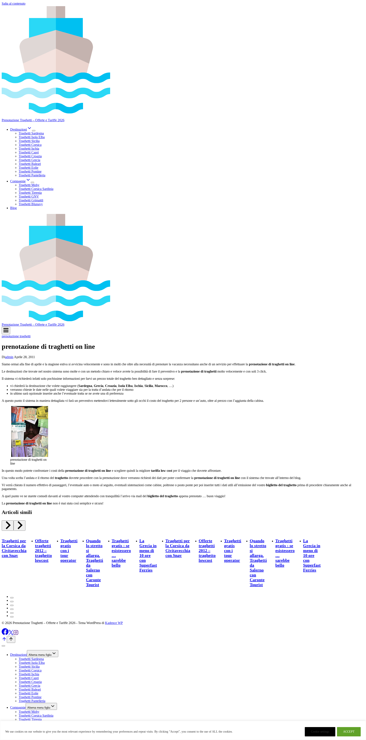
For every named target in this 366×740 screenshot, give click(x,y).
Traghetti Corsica (30, 145)
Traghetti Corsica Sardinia (36, 189)
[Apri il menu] (6, 330)
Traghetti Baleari (30, 164)
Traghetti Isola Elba (32, 137)
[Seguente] (19, 525)
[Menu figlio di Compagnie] (32, 182)
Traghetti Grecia (29, 160)
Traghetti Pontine (30, 171)
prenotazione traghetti (16, 336)
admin (9, 357)
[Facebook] (5, 634)
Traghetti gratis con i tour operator (69, 550)
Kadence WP (114, 623)
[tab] (12, 597)
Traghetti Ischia (29, 148)
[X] (10, 634)
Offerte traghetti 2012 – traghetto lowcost (43, 550)
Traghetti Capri (29, 152)
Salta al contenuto (13, 3)
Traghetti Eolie (28, 167)
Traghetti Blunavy (31, 204)
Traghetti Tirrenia (30, 192)
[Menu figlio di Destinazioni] (33, 130)
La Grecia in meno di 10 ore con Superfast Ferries (148, 555)
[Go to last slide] (8, 525)
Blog (13, 208)
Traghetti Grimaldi (31, 200)
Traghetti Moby (29, 185)
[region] (183, 730)
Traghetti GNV (29, 196)
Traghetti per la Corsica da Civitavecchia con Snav (14, 548)
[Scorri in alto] (4, 640)
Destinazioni (18, 654)
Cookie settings (320, 731)
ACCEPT (349, 731)
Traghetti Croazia (30, 156)
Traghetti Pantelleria (32, 175)
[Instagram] (15, 634)
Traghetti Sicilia (29, 141)
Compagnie (18, 707)
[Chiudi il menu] (3, 645)
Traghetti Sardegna (31, 133)
